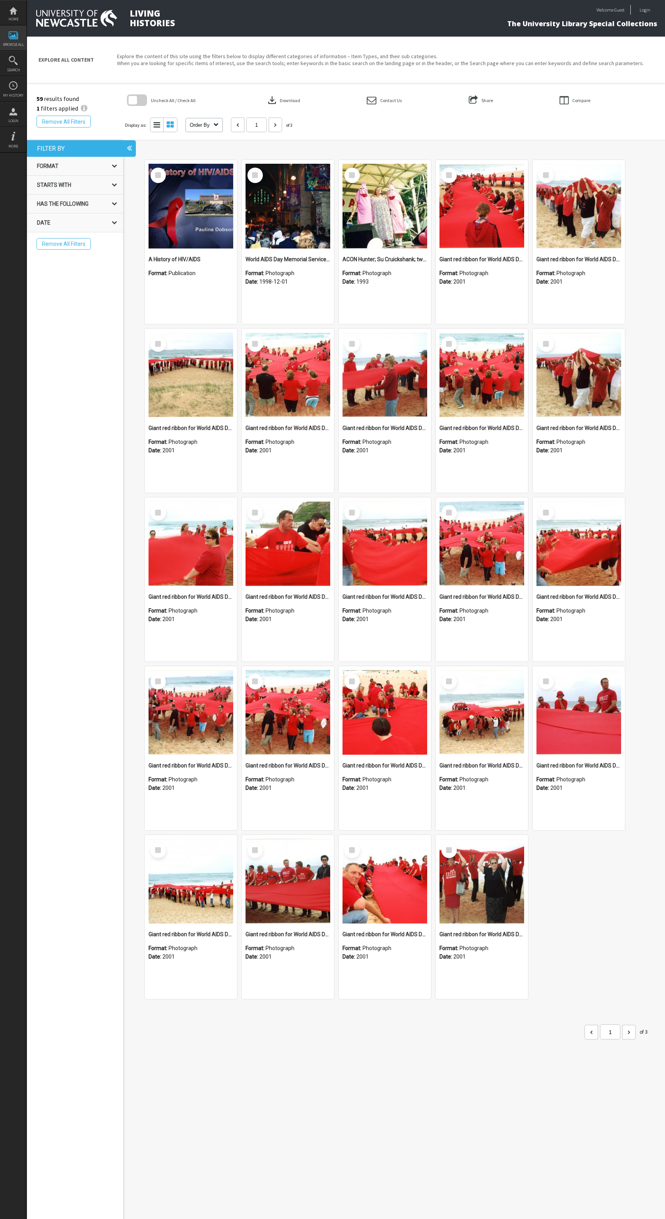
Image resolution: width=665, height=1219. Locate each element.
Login (13, 120)
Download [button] (283, 100)
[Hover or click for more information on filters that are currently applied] (84, 108)
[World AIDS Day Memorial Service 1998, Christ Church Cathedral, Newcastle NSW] (288, 206)
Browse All (13, 44)
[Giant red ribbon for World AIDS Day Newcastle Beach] (481, 206)
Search (13, 69)
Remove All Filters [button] (63, 122)
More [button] (13, 146)
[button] (384, 100)
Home (13, 19)
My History (13, 95)
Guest (619, 10)
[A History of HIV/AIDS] (191, 206)
